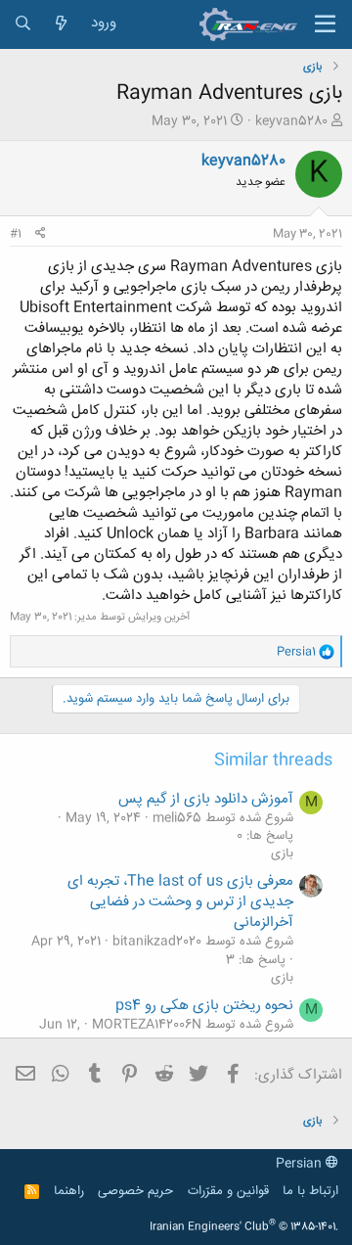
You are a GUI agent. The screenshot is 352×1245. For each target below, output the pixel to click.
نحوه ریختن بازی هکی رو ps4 (204, 1005)
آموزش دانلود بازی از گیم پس (205, 799)
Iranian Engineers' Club (244, 1227)
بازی (282, 853)
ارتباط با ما (310, 1191)
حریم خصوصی (135, 1191)
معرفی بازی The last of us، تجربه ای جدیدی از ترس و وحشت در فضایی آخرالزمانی (180, 902)
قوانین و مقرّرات (228, 1191)
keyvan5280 (291, 121)
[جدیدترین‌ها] (61, 24)
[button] (325, 24)
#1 (16, 234)
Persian (301, 1164)
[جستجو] (23, 24)
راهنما (69, 1191)
